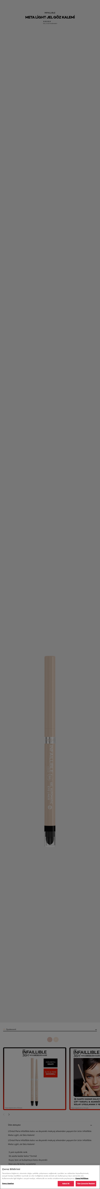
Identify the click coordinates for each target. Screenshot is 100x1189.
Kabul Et (65, 1183)
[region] (50, 1177)
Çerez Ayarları (8, 1183)
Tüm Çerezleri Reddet (86, 1183)
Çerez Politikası (81, 1178)
